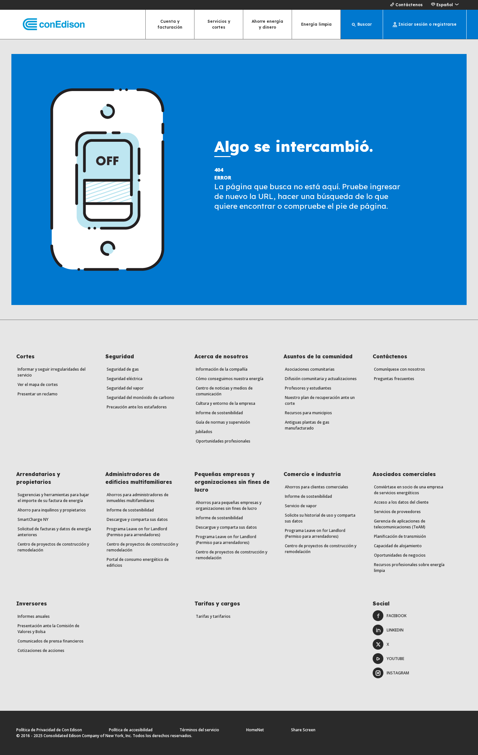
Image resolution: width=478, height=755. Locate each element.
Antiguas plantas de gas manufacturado (307, 425)
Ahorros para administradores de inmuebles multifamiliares (137, 497)
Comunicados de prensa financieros (51, 641)
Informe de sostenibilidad (219, 413)
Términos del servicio (199, 730)
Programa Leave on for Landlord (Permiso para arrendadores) (137, 531)
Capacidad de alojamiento (398, 546)
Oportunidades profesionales (223, 441)
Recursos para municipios (308, 413)
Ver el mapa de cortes (38, 384)
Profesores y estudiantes (308, 388)
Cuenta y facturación (170, 24)
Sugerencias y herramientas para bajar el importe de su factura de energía (53, 497)
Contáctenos (409, 4)
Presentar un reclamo (38, 394)
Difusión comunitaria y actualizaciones (321, 378)
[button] (444, 5)
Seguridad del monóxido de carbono (140, 397)
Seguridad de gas (123, 369)
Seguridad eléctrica (124, 378)
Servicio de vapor (301, 506)
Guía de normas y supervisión (223, 422)
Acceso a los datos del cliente (401, 502)
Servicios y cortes (218, 24)
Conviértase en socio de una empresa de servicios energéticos (408, 490)
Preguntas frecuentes (394, 378)
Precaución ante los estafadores (137, 407)
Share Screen (303, 730)
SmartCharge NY (33, 519)
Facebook (396, 615)
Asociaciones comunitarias (310, 369)
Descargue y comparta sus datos (137, 519)
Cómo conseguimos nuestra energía (229, 378)
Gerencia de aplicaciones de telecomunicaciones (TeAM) (399, 524)
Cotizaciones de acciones (41, 650)
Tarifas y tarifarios (213, 616)
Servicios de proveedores (397, 511)
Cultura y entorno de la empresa (225, 403)
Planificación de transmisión (400, 536)
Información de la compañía (221, 369)
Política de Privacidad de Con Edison (49, 730)
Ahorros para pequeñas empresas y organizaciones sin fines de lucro (228, 505)
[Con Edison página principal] (48, 24)
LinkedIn (395, 630)
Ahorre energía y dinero (267, 24)
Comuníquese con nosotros (399, 369)
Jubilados (204, 431)
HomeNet (255, 730)
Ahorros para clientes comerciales (316, 487)
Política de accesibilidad (131, 730)
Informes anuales (34, 616)
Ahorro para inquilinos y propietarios (52, 510)
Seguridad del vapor (125, 388)
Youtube (395, 658)
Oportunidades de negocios (400, 555)
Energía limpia (316, 24)
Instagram (398, 673)
